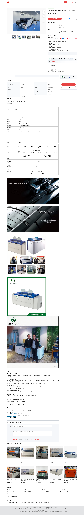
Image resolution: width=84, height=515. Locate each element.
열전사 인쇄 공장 (23, 502)
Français (28, 508)
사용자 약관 (34, 507)
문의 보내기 (55, 18)
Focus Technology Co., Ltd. (43, 510)
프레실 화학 (44, 489)
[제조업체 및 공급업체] (12, 2)
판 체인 (36, 502)
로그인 (76, 2)
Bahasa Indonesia (67, 508)
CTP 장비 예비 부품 (62, 489)
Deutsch (39, 508)
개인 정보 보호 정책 (39, 507)
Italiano (36, 508)
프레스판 (8, 489)
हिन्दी (53, 508)
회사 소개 (28, 507)
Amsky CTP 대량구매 (47, 502)
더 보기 (8, 504)
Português (24, 508)
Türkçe (60, 508)
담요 (7, 493)
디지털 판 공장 (30, 502)
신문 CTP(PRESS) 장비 (27, 491)
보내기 (15, 439)
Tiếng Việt (63, 508)
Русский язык (32, 508)
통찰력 (56, 507)
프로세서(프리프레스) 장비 (64, 491)
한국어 (48, 508)
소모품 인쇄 (26, 489)
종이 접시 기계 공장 (11, 502)
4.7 (65, 77)
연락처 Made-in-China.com (46, 507)
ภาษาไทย (56, 508)
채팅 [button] (70, 18)
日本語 (51, 508)
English (18, 508)
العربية (46, 508)
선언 (31, 507)
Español (21, 508)
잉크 (25, 493)
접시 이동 (40, 502)
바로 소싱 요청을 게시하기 (35, 439)
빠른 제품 (52, 507)
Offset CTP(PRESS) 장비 (45, 491)
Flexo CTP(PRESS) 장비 (10, 491)
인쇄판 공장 (17, 502)
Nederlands (42, 508)
